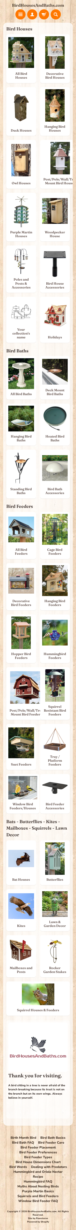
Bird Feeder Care (51, 1142)
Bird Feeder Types (38, 1157)
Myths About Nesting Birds (38, 1186)
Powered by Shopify (38, 1221)
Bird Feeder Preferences (38, 1152)
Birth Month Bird (23, 1138)
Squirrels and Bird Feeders (38, 1196)
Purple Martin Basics (38, 1191)
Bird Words (18, 1167)
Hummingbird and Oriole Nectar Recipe (38, 1174)
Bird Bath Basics (52, 1138)
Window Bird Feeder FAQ (38, 1201)
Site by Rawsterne (38, 1218)
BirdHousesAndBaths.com (38, 5)
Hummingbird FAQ (38, 1181)
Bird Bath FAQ (23, 1142)
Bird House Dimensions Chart (38, 1162)
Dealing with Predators (49, 1167)
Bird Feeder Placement (38, 1147)
